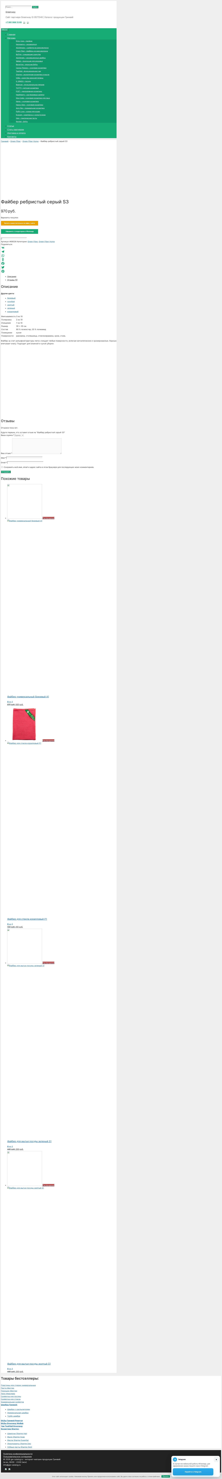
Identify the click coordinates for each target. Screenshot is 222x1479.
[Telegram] (59, 252)
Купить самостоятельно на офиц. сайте (19, 223)
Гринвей (4, 141)
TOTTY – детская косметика (27, 88)
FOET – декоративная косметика (29, 91)
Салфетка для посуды (11, 1396)
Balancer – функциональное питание (30, 85)
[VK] (59, 248)
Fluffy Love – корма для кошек (28, 111)
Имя (3, 458)
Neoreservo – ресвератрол (26, 44)
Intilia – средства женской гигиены (29, 78)
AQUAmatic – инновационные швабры (31, 58)
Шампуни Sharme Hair (17, 1433)
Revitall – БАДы (22, 122)
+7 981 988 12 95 (14, 22)
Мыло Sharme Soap (16, 1437)
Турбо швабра (13, 1416)
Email (4, 462)
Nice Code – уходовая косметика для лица (33, 98)
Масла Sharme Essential (18, 1440)
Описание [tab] (11, 276)
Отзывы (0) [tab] (12, 280)
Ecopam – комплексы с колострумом (31, 115)
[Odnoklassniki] (59, 259)
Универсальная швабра (17, 1413)
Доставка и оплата (16, 133)
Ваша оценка (7, 435)
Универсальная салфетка (12, 1402)
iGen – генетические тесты (26, 118)
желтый (10, 305)
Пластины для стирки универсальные (18, 1385)
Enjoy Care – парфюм (24, 41)
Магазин (11, 38)
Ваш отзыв (6, 453)
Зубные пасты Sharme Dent (19, 1447)
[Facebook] (59, 263)
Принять (166, 1476)
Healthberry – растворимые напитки (30, 95)
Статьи (10, 126)
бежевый (11, 298)
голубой (11, 301)
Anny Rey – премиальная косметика (30, 108)
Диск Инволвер (8, 1393)
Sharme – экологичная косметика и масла (32, 75)
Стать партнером (15, 129)
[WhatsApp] (59, 256)
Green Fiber (15, 141)
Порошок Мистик (9, 1391)
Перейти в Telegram (193, 1472)
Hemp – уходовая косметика (27, 101)
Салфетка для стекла (10, 1399)
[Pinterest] (59, 271)
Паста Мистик (7, 1388)
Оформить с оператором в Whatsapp (20, 231)
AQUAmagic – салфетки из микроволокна (32, 48)
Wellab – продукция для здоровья (29, 61)
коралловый (12, 311)
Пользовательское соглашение (17, 1456)
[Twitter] (59, 267)
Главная (11, 34)
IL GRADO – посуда (23, 81)
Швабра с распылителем (18, 1409)
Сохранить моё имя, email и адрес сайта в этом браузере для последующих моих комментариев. (49, 467)
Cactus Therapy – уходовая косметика (31, 68)
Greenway (10, 12)
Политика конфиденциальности (17, 1454)
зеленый (11, 308)
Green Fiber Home (31, 141)
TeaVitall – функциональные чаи (28, 71)
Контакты (11, 136)
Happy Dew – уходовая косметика (29, 105)
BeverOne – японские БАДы (27, 64)
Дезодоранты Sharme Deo (19, 1443)
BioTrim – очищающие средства (28, 54)
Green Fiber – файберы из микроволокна (32, 51)
